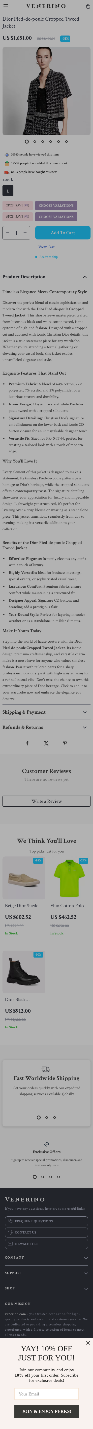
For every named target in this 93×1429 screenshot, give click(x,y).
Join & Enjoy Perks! (46, 1411)
